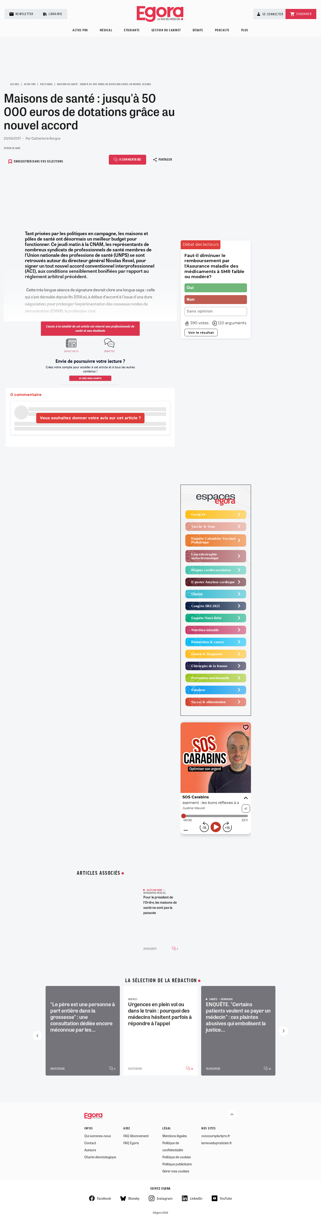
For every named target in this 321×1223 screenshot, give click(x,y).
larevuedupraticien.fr (216, 1142)
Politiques (46, 84)
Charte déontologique (100, 1157)
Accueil (15, 84)
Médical (106, 30)
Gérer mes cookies (175, 1171)
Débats (198, 30)
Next (283, 1031)
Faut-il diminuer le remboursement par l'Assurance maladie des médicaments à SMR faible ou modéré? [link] (214, 266)
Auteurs (90, 1150)
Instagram (164, 1198)
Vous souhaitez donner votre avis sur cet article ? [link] (90, 418)
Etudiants (132, 30)
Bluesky (133, 1198)
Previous (37, 1035)
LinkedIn (196, 1198)
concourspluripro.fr (215, 1135)
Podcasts (222, 30)
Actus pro (80, 30)
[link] (200, 244)
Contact (90, 1142)
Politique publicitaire (177, 1164)
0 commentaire (130, 160)
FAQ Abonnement (136, 1135)
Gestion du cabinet (166, 30)
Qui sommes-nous (97, 1135)
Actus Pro (30, 84)
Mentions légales (174, 1135)
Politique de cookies (176, 1157)
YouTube (226, 1198)
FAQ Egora (131, 1142)
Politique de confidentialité (172, 1146)
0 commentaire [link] (26, 394)
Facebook (104, 1198)
